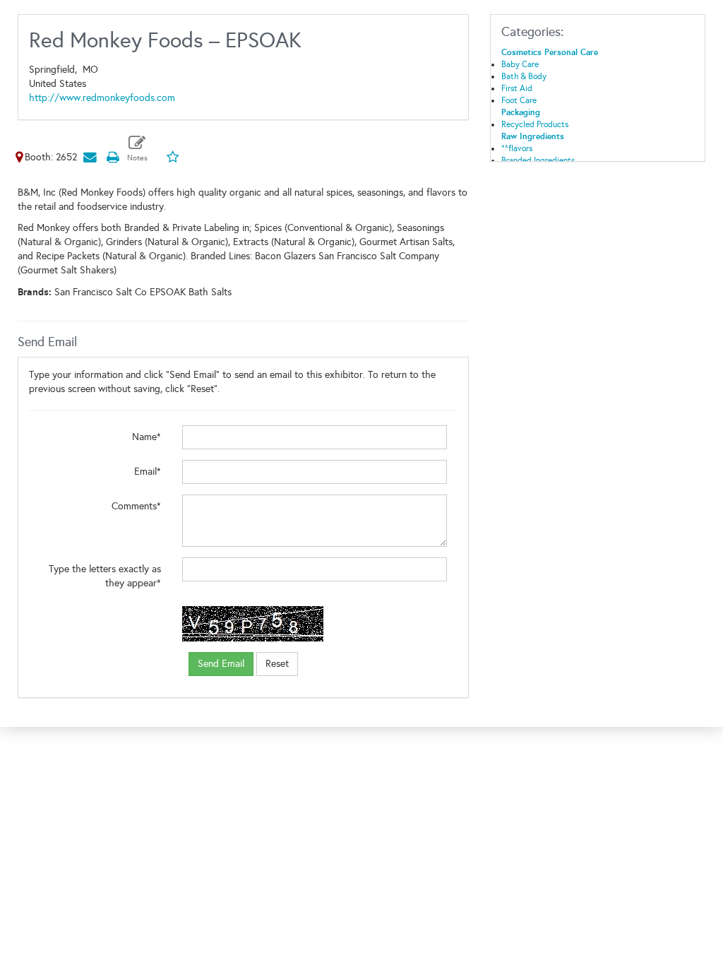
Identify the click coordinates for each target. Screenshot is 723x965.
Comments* (136, 506)
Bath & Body (523, 76)
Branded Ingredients (538, 160)
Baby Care (520, 64)
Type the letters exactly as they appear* (105, 576)
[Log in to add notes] (137, 148)
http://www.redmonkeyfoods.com (102, 98)
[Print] (112, 157)
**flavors (516, 148)
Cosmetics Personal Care (549, 52)
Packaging (520, 112)
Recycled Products (534, 124)
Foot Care (519, 100)
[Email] (90, 157)
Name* (146, 437)
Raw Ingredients (532, 136)
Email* (147, 472)
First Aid (516, 88)
